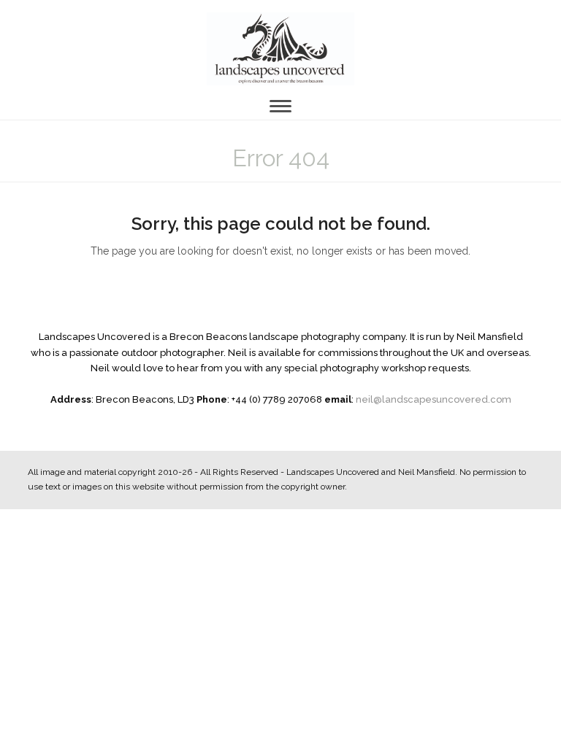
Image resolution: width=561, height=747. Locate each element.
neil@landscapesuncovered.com (433, 399)
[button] (280, 106)
